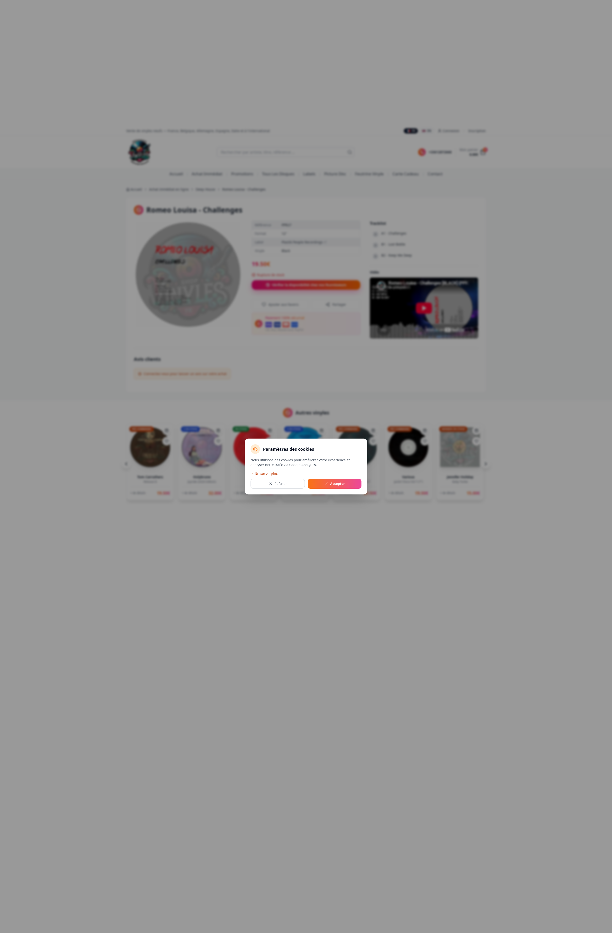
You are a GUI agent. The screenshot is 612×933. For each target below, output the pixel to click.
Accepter (337, 483)
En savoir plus (266, 473)
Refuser (280, 483)
